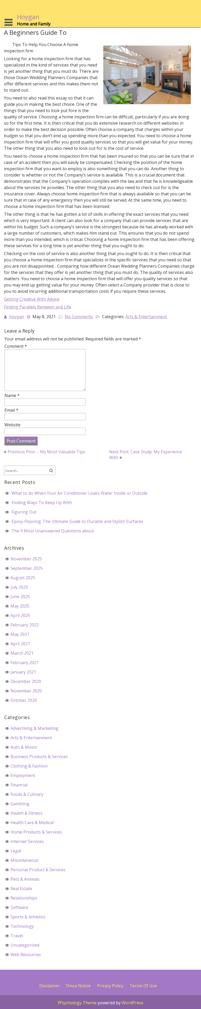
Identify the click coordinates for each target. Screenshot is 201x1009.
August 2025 (22, 578)
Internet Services (27, 841)
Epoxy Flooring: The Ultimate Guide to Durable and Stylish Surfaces (77, 521)
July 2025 (19, 587)
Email (11, 410)
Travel (16, 936)
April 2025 (20, 615)
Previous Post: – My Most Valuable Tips (46, 452)
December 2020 (25, 681)
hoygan (16, 316)
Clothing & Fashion (29, 766)
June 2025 (20, 596)
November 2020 (26, 691)
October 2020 (23, 700)
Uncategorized (24, 945)
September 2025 (26, 568)
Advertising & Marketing (34, 728)
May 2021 (19, 634)
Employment (22, 775)
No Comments (79, 316)
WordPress (132, 1003)
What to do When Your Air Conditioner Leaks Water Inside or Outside (79, 493)
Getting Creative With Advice (31, 299)
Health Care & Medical (32, 822)
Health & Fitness (26, 813)
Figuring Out (24, 512)
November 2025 (26, 559)
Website (12, 425)
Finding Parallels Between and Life (37, 307)
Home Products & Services (36, 832)
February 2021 (24, 662)
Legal (15, 851)
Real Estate (21, 888)
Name (12, 395)
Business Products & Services (39, 756)
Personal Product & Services (37, 870)
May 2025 (19, 606)
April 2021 (20, 644)
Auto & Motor (23, 747)
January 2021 (23, 672)
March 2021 (22, 653)
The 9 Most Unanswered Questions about (53, 531)
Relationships (23, 898)
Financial (18, 785)
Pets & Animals (25, 879)
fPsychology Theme (77, 1003)
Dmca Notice (78, 986)
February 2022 (24, 625)
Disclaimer (49, 986)
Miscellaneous (24, 860)
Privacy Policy (110, 986)
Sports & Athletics (27, 917)
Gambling (19, 804)
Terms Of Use (143, 986)
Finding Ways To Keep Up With (42, 502)
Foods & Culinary (26, 794)
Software (19, 907)
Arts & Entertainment (146, 316)
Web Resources (25, 954)
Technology (22, 926)
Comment (15, 346)
